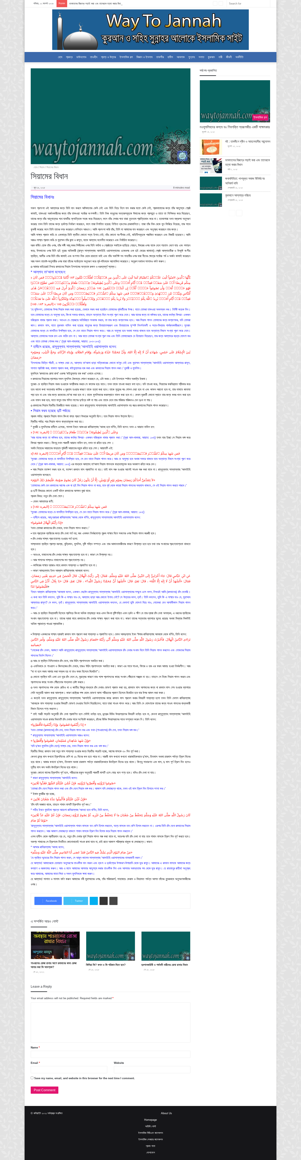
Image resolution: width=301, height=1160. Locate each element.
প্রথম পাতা (150, 1146)
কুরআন (211, 57)
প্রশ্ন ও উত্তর (108, 57)
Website (119, 1062)
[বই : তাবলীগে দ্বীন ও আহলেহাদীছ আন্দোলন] (211, 147)
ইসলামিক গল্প (126, 57)
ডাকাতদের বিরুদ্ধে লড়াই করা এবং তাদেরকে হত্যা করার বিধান (95, 3)
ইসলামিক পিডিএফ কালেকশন (150, 1132)
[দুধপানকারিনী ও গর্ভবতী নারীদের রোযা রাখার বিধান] (165, 946)
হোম (60, 57)
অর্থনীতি (239, 57)
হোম (35, 167)
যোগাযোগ (150, 1152)
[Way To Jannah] (150, 29)
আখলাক (181, 57)
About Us (166, 1113)
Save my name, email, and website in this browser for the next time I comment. (84, 1078)
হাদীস (170, 57)
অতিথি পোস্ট (150, 1126)
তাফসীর (160, 57)
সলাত (201, 57)
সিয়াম (42, 167)
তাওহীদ (93, 57)
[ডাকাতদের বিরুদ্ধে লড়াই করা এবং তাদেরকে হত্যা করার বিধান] (211, 166)
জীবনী (229, 57)
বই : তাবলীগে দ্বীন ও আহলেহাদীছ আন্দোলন (247, 141)
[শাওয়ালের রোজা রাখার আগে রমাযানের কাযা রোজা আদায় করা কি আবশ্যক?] (55, 945)
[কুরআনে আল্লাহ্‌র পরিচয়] (211, 200)
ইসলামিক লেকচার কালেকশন (150, 1139)
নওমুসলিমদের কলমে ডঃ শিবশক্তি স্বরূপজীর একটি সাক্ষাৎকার (235, 127)
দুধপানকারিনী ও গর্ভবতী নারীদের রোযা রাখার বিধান (164, 964)
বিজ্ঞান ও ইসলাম (144, 57)
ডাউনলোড (81, 57)
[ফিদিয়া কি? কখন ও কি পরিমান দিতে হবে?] (110, 946)
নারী (220, 57)
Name (35, 1047)
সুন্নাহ (191, 57)
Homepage (150, 1119)
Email (35, 1062)
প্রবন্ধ (69, 57)
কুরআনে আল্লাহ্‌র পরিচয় (238, 195)
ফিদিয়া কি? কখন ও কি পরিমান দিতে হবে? (106, 964)
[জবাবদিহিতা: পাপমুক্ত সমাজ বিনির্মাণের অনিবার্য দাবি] (211, 183)
